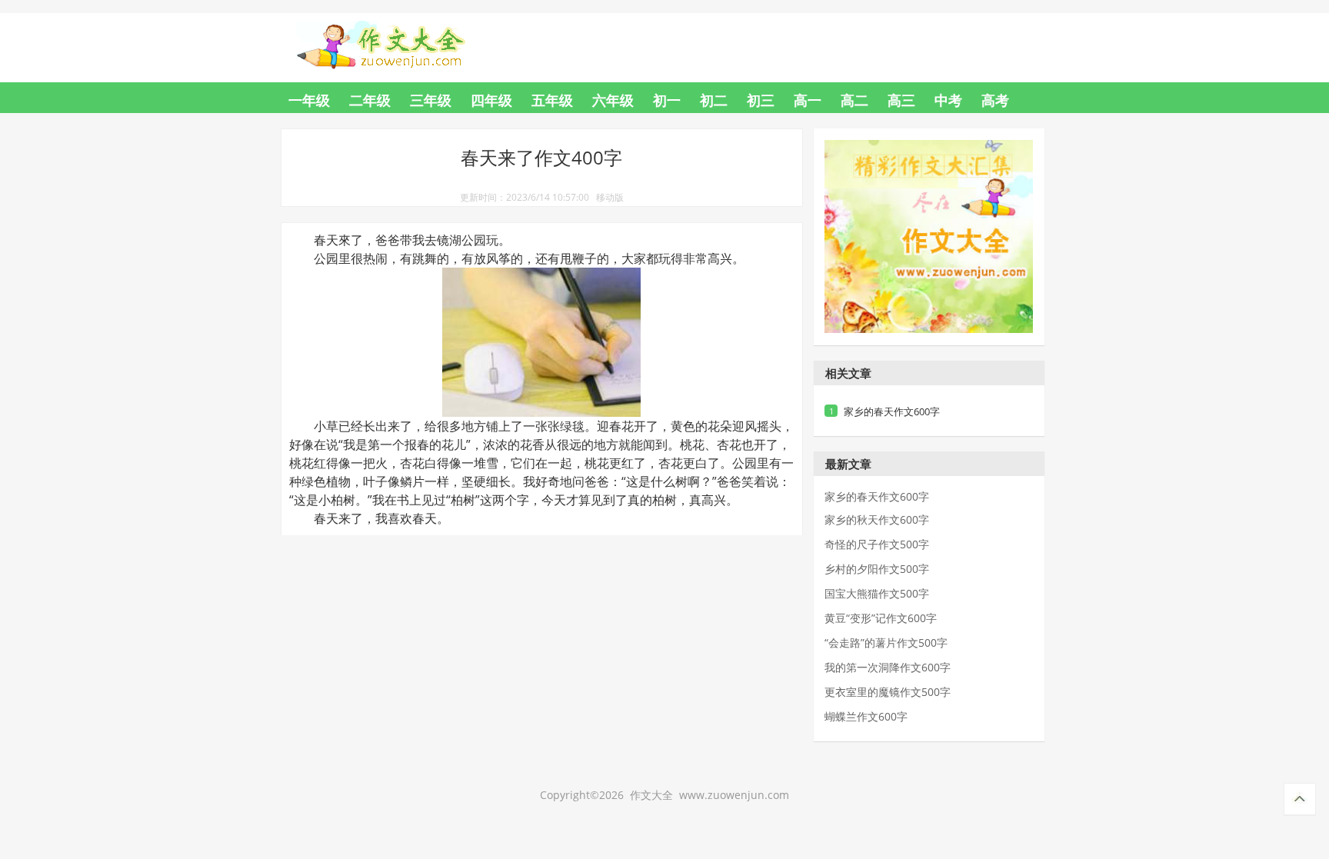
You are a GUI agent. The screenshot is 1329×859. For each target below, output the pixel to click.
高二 (854, 100)
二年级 (370, 100)
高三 (901, 100)
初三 (760, 100)
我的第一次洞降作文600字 (887, 667)
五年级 (552, 100)
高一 (807, 100)
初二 (714, 100)
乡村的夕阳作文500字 (876, 569)
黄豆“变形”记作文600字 (880, 618)
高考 (995, 100)
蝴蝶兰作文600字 (866, 717)
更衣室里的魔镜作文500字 (887, 692)
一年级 (309, 100)
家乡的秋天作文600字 (876, 520)
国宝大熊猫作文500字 (876, 594)
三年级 (430, 100)
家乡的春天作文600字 (892, 411)
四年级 (491, 100)
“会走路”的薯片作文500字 (886, 643)
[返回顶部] (1299, 799)
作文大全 (395, 36)
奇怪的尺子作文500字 (876, 544)
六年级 (613, 100)
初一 (667, 100)
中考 (948, 100)
